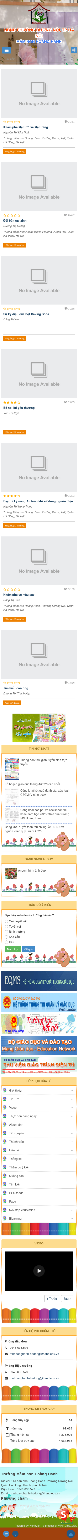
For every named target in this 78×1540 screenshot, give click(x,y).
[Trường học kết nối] (39, 1023)
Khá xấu (14, 937)
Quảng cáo (16, 1176)
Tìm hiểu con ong (15, 688)
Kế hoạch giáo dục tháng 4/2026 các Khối (32, 784)
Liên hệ (14, 1150)
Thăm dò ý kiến (19, 1167)
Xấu (11, 942)
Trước (52, 1298)
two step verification (22, 1210)
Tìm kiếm (15, 1184)
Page (12, 1201)
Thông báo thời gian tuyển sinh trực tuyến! (43, 762)
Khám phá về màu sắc (19, 594)
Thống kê (15, 1159)
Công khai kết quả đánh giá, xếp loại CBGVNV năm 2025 (44, 792)
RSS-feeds (16, 1193)
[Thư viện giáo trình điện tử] (39, 1065)
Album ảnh (16, 1124)
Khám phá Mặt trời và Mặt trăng (25, 127)
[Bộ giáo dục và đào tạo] (39, 1045)
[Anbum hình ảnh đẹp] (11, 873)
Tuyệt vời (15, 926)
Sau (66, 1298)
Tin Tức (14, 1099)
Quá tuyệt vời (17, 921)
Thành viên (16, 1141)
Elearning (15, 1218)
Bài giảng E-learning (15, 151)
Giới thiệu (15, 1090)
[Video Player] (39, 1271)
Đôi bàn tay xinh (15, 220)
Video (13, 1107)
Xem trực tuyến (12, 703)
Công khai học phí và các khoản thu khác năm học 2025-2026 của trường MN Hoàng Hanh (44, 814)
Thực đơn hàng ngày (23, 1116)
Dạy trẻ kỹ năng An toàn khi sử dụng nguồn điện (38, 501)
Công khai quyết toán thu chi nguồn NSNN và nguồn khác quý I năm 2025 (34, 829)
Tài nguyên (16, 1133)
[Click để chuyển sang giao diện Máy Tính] (15, 1534)
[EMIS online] (39, 1002)
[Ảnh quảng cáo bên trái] (39, 727)
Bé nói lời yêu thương (19, 408)
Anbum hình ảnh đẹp (32, 870)
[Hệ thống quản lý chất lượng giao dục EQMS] (39, 980)
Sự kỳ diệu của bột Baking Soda (26, 314)
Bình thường (17, 931)
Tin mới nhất (39, 748)
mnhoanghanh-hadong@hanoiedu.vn (34, 1354)
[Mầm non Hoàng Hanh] (39, 14)
